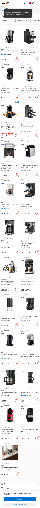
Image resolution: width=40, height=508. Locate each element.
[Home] (7, 3)
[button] (6, 47)
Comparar (6, 27)
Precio (13, 20)
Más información (20, 504)
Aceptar (20, 499)
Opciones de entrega (23, 20)
